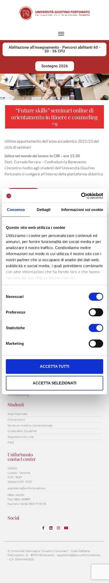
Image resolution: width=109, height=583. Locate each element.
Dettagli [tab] (44, 209)
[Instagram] (58, 528)
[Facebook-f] (43, 528)
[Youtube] (66, 528)
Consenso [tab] (16, 209)
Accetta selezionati (54, 383)
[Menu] (61, 33)
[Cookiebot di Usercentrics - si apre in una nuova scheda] (81, 196)
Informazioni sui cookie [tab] (82, 209)
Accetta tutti (54, 366)
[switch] (96, 312)
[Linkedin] (51, 528)
